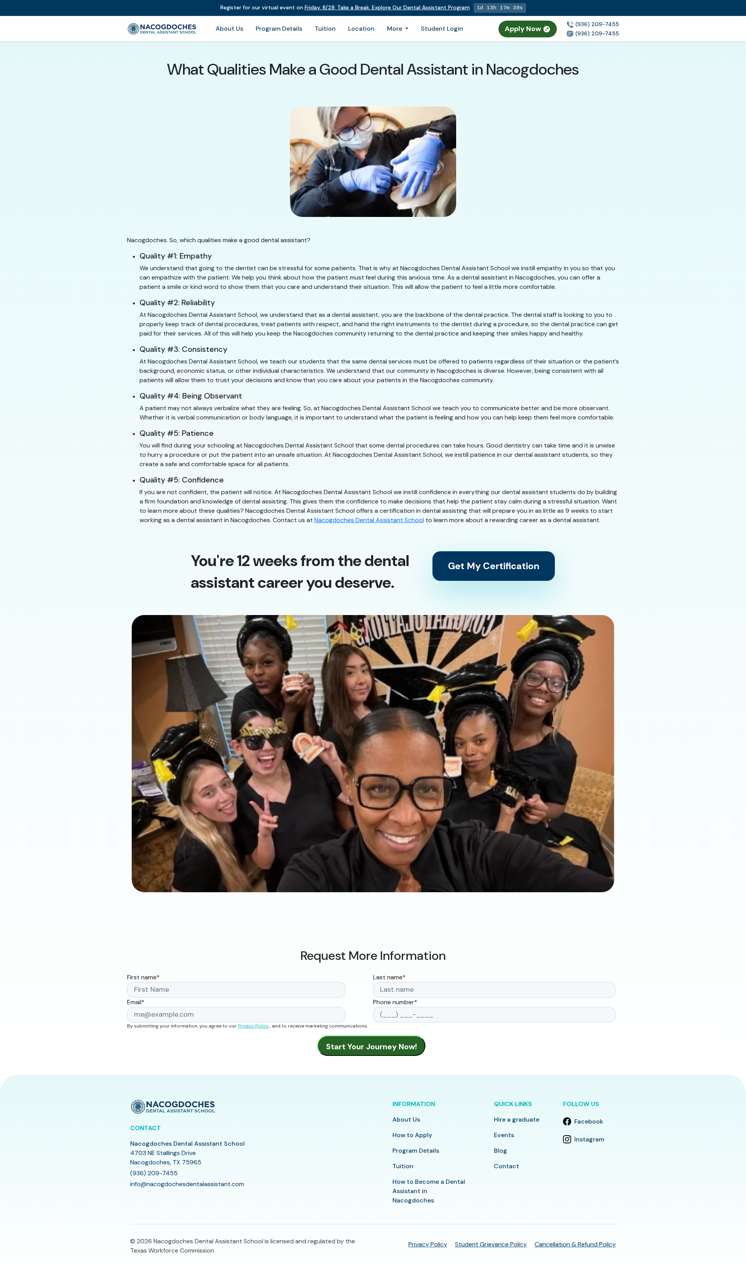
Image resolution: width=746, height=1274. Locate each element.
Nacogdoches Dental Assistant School (369, 520)
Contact (506, 1166)
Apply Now (524, 28)
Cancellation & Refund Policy (575, 1244)
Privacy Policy (253, 1026)
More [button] (395, 28)
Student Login (442, 28)
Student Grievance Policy (491, 1244)
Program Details (279, 28)
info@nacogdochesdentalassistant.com (187, 1184)
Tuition (325, 28)
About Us (229, 28)
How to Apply (412, 1135)
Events (504, 1135)
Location (361, 28)
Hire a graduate (516, 1119)
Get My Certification (493, 566)
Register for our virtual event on (345, 7)
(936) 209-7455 (596, 24)
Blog (500, 1150)
